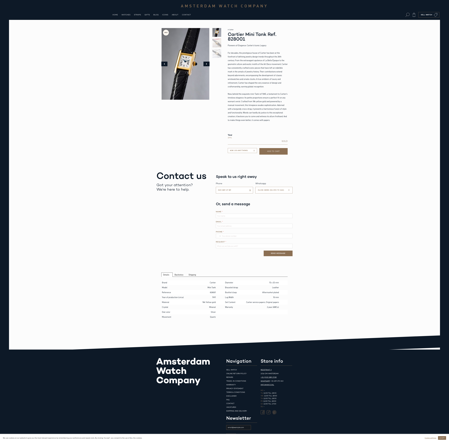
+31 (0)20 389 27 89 (269, 377)
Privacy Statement (234, 389)
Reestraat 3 (266, 370)
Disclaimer (231, 396)
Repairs (229, 377)
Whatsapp (265, 381)
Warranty (231, 385)
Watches (125, 15)
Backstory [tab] (179, 275)
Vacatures (231, 407)
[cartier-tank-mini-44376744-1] (185, 64)
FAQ (228, 400)
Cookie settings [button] (430, 438)
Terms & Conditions (235, 392)
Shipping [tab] (192, 275)
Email (219, 222)
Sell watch (231, 370)
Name (219, 212)
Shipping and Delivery (236, 411)
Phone (220, 232)
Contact (186, 15)
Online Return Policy (236, 374)
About (175, 15)
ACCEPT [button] (442, 438)
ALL (131, 438)
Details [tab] (166, 275)
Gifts (147, 15)
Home (115, 15)
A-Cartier (231, 29)
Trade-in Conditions (236, 381)
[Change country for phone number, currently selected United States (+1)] (218, 236)
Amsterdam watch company (224, 5)
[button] (408, 15)
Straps (137, 15)
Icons (165, 15)
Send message (278, 253)
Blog (156, 15)
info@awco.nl (267, 385)
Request (221, 242)
